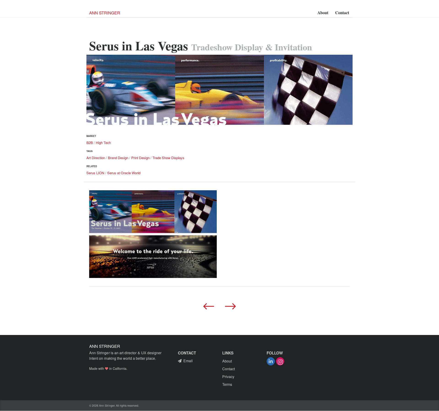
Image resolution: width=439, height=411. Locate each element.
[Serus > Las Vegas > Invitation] (153, 234)
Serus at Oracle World (123, 172)
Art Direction (95, 157)
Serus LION (95, 172)
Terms (227, 384)
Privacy (228, 376)
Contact (342, 13)
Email (188, 360)
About (322, 13)
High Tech (103, 142)
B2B (89, 142)
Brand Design (118, 157)
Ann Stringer (104, 13)
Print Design (140, 157)
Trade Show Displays (168, 157)
